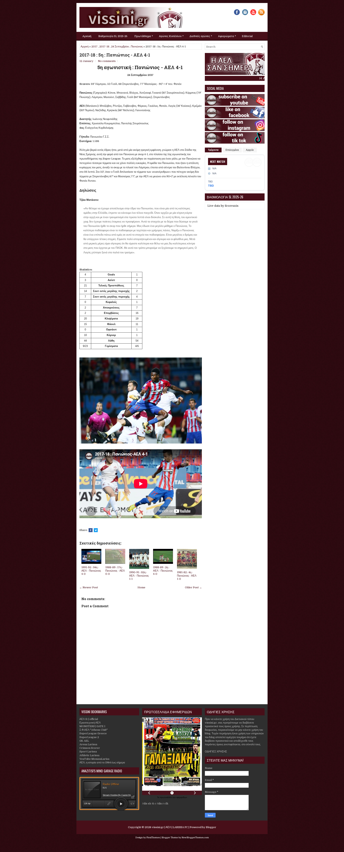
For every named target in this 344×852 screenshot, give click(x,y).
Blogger (211, 827)
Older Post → (193, 587)
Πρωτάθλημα (143, 36)
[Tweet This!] (96, 530)
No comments (107, 61)
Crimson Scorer (89, 747)
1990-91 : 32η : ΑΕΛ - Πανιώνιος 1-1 (139, 576)
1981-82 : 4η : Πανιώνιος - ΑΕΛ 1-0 (186, 576)
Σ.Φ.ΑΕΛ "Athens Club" (93, 729)
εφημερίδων (181, 797)
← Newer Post (88, 587)
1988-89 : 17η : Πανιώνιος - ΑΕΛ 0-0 (115, 571)
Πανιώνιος (137, 46)
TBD (211, 185)
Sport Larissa (88, 751)
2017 (94, 46)
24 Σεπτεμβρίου (120, 46)
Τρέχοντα (213, 150)
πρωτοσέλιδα (166, 797)
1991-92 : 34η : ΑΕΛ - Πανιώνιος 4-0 (91, 571)
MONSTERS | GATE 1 (92, 726)
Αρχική (86, 36)
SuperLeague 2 (89, 737)
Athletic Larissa (89, 755)
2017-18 (104, 46)
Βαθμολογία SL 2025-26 (112, 36)
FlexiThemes (153, 837)
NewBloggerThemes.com (195, 837)
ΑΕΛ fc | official (88, 719)
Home (141, 587)
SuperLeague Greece (93, 733)
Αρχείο (250, 150)
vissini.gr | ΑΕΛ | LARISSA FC (170, 827)
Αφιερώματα (227, 36)
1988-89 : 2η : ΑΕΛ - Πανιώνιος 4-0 (163, 571)
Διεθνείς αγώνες (201, 36)
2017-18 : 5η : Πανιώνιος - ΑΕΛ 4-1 (114, 55)
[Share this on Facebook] (91, 530)
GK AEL (84, 740)
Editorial (247, 36)
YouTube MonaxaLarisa (94, 758)
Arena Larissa (88, 744)
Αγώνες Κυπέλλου (171, 36)
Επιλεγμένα (232, 150)
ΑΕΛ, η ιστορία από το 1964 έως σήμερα (102, 762)
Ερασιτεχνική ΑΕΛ (90, 722)
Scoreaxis (231, 205)
